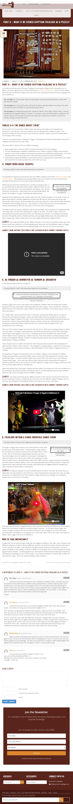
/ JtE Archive (46, 4)
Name (23, 689)
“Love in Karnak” (7, 179)
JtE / (24, 4)
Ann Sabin (12, 602)
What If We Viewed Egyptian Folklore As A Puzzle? (17, 562)
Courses (18, 11)
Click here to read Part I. (46, 90)
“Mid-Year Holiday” (62, 177)
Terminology (42, 81)
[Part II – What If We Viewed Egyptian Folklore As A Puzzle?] (36, 54)
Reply (65, 577)
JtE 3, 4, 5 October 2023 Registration (39, 11)
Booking (58, 11)
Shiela (11, 650)
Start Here (8, 11)
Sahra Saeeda (33, 4)
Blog (66, 11)
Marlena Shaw (13, 633)
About (36, 15)
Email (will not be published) (28, 693)
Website (21, 697)
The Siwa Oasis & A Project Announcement (58, 562)
